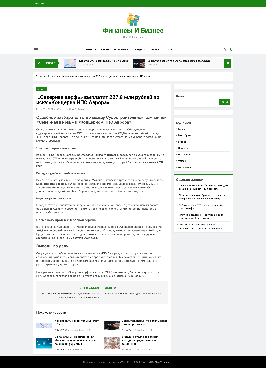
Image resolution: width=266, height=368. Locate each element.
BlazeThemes (162, 362)
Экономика (120, 49)
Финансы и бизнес (133, 30)
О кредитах (140, 49)
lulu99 (43, 109)
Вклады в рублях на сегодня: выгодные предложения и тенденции (140, 340)
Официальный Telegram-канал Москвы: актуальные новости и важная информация (75, 340)
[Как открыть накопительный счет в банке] (70, 65)
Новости (90, 49)
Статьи (169, 49)
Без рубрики (184, 135)
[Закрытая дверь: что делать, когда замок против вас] (139, 65)
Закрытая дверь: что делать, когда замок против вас (179, 60)
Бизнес (155, 49)
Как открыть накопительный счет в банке (103, 60)
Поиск (180, 96)
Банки (105, 49)
